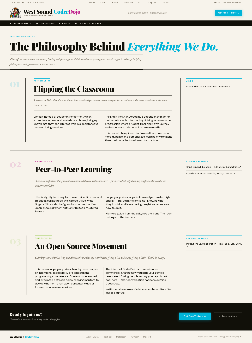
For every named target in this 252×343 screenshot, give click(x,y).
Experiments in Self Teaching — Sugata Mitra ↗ (210, 173)
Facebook (107, 336)
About (103, 2)
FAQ (140, 2)
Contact (166, 2)
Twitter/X (134, 336)
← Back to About (228, 316)
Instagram (121, 336)
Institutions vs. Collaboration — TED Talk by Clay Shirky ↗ (214, 245)
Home (92, 2)
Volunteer (128, 2)
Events (115, 2)
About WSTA (92, 336)
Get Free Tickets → (228, 12)
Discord (147, 336)
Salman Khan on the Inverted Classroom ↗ (208, 86)
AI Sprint (151, 2)
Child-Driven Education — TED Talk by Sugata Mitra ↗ (213, 167)
